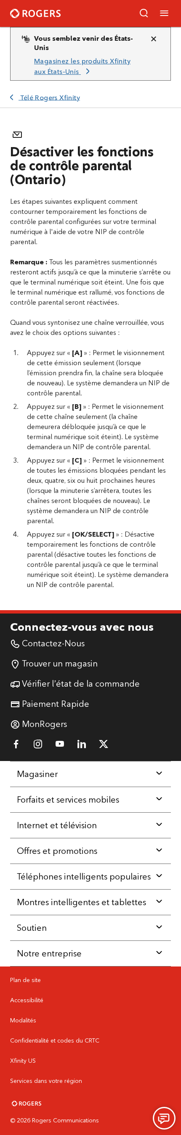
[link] (87, 66)
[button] (144, 13)
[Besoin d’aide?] (164, 1118)
